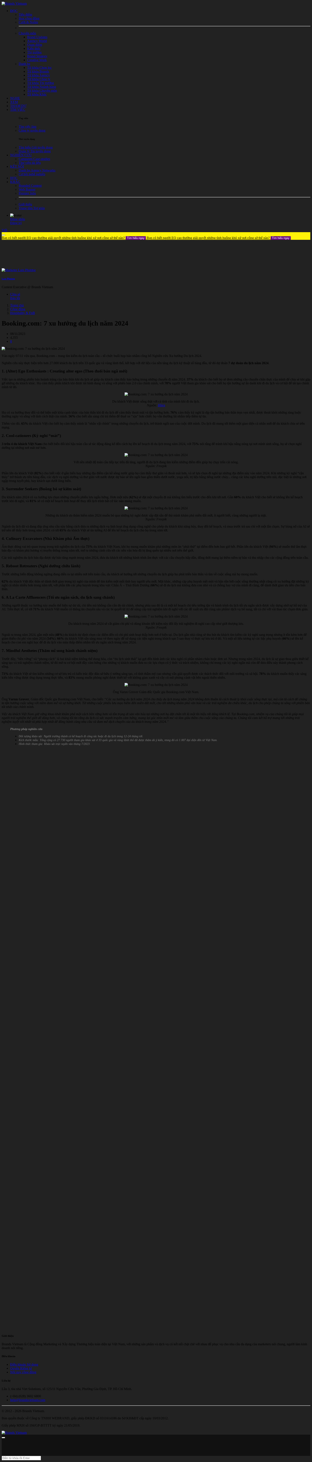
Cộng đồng (17, 309)
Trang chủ (17, 305)
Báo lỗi (15, 298)
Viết (4, 230)
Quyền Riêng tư (21, 1368)
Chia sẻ (15, 294)
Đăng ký (16, 223)
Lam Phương (8, 278)
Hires (161, 405)
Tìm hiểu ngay (136, 238)
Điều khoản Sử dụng (24, 1364)
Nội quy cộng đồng (23, 1372)
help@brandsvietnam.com (27, 1400)
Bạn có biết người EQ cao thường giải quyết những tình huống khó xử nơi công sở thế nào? (73, 238)
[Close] (3, 235)
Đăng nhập (17, 219)
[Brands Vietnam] (14, 3)
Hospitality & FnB (22, 313)
